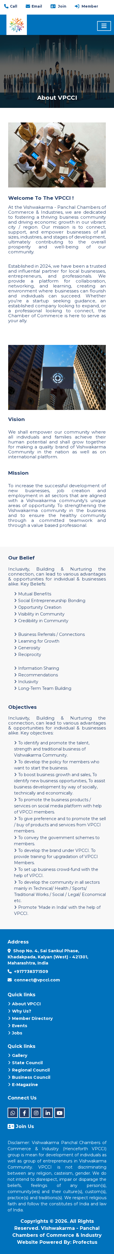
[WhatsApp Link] (13, 1113)
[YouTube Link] (59, 1113)
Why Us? (21, 1011)
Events (19, 1025)
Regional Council (31, 1070)
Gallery (19, 1055)
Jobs (17, 1033)
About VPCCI (26, 1003)
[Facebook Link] (24, 1113)
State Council (27, 1062)
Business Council (31, 1077)
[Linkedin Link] (48, 1113)
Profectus (85, 1242)
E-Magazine (25, 1084)
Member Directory (32, 1018)
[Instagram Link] (36, 1113)
